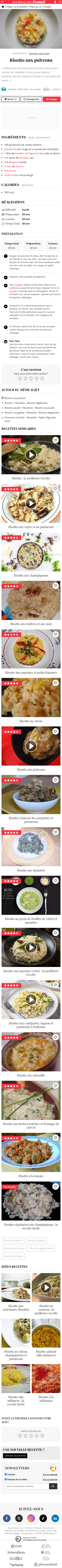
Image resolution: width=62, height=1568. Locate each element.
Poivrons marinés (15, 417)
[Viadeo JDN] (45, 1558)
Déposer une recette (15, 1455)
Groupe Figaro (28, 1533)
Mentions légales (13, 1533)
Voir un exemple (50, 1474)
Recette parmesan (14, 1248)
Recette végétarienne (42, 1248)
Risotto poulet (13, 407)
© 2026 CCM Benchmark (46, 1533)
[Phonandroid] (45, 1564)
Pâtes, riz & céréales (17, 6)
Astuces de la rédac (17, 1479)
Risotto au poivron (15, 398)
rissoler (18, 284)
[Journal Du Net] (45, 1546)
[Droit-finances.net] (45, 1552)
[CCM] (16, 1546)
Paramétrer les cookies (36, 1531)
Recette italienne (13, 1240)
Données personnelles (15, 1531)
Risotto (47, 6)
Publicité (38, 1528)
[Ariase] (16, 1564)
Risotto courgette (14, 412)
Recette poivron (37, 1240)
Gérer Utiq (52, 1531)
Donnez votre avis (39, 53)
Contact (29, 1528)
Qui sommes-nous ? (16, 1528)
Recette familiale (13, 1256)
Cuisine (11, 1474)
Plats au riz (35, 6)
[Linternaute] (16, 1552)
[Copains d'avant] (16, 1558)
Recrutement (48, 1528)
